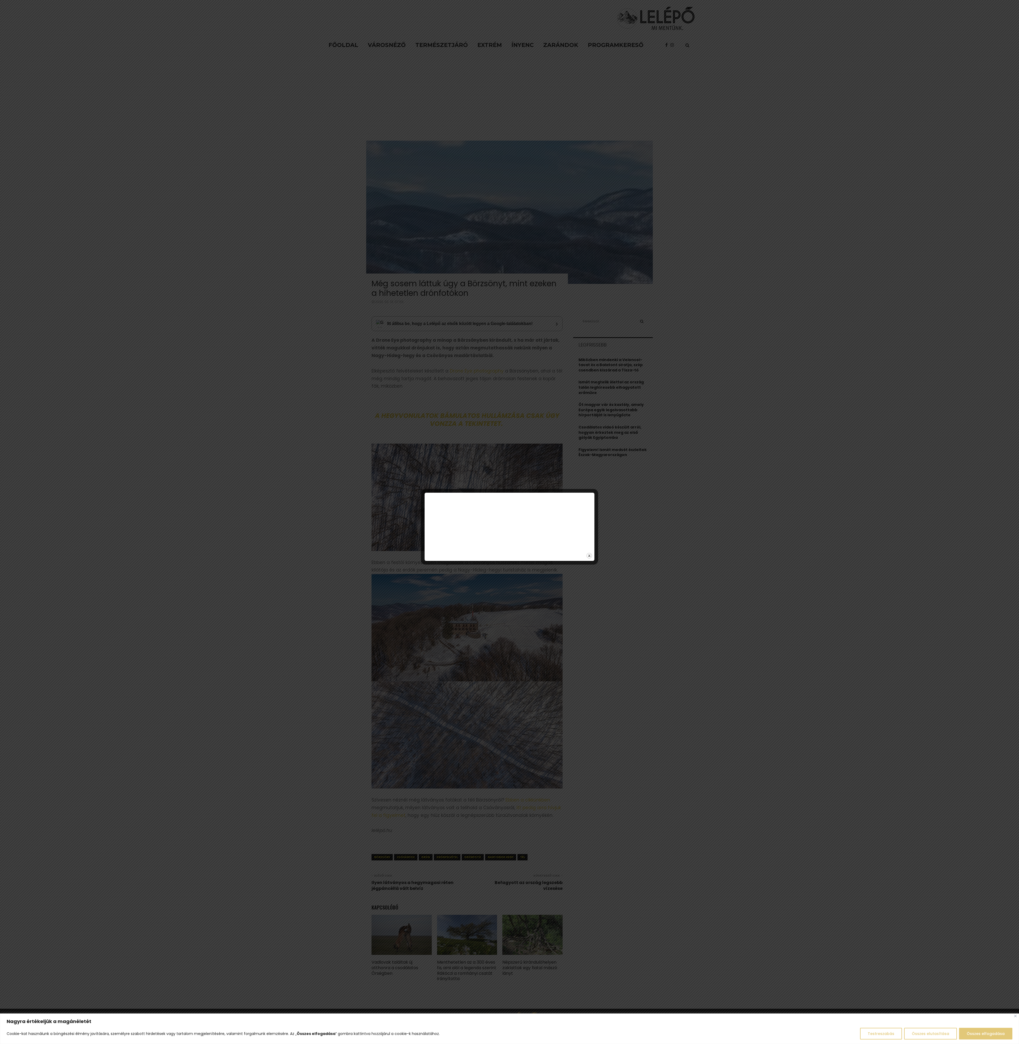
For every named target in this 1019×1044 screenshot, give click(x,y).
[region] (509, 1028)
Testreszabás (881, 1033)
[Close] (1015, 1016)
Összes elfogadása (986, 1033)
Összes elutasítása (930, 1033)
